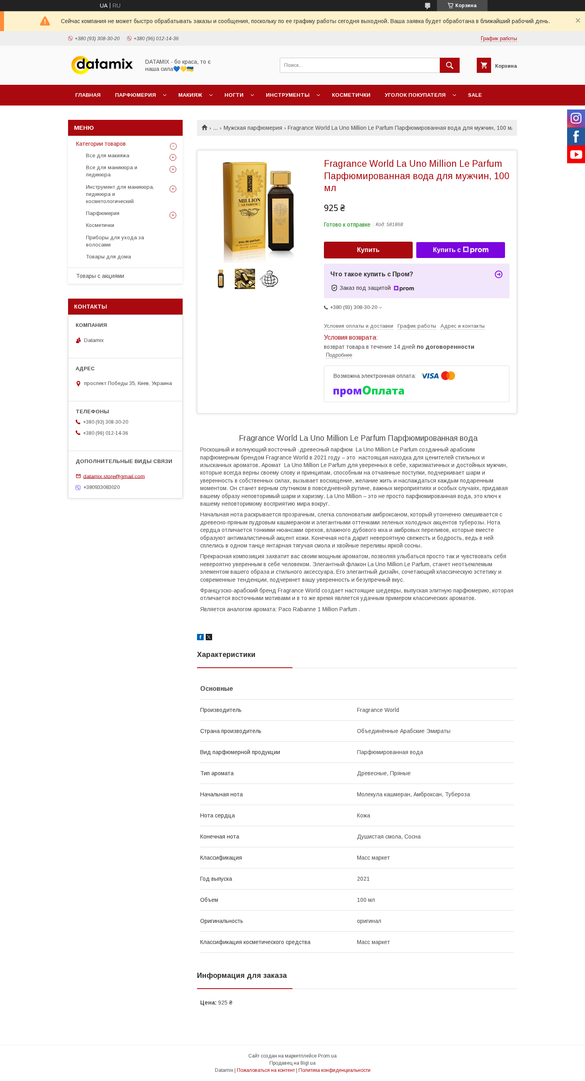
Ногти (234, 95)
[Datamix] (102, 74)
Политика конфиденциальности (334, 1070)
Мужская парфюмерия (253, 128)
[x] (209, 638)
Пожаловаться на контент (266, 1070)
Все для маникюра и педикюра (111, 171)
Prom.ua (327, 1056)
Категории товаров (101, 144)
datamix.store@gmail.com (114, 476)
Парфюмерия (135, 95)
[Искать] (450, 65)
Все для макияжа (107, 155)
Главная (88, 95)
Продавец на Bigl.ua (292, 1063)
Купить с (447, 249)
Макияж (190, 95)
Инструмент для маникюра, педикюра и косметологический (120, 194)
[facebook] (200, 638)
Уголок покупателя (415, 95)
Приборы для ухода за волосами (115, 241)
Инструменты (288, 95)
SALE (475, 95)
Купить (368, 249)
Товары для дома (108, 257)
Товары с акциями (100, 276)
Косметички (351, 95)
